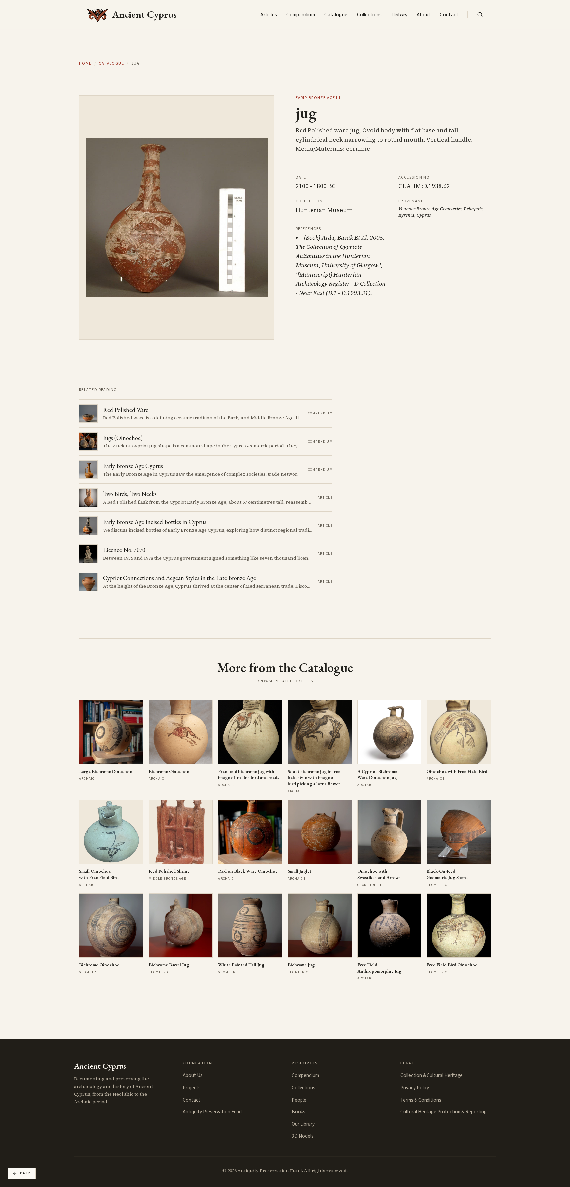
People (299, 1100)
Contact (449, 14)
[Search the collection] (480, 14)
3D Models (303, 1135)
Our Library (303, 1124)
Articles (268, 14)
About (423, 14)
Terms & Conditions (420, 1100)
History (399, 14)
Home (85, 63)
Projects (192, 1087)
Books (298, 1111)
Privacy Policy (414, 1087)
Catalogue (335, 14)
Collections (369, 14)
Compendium (300, 14)
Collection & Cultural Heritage (431, 1075)
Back (25, 1173)
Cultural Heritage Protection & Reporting (443, 1111)
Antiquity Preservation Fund (212, 1111)
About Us (193, 1075)
